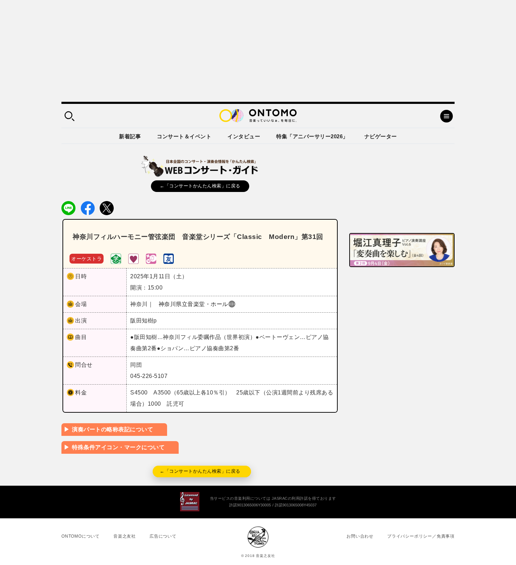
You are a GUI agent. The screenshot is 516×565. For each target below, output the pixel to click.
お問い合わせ (359, 536)
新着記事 (130, 136)
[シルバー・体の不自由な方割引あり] (133, 258)
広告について (163, 536)
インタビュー (243, 136)
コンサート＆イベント (184, 136)
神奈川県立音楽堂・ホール (193, 304)
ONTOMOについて (80, 536)
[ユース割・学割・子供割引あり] (116, 258)
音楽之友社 (124, 536)
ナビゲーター (380, 136)
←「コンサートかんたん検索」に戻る (200, 185)
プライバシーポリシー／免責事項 (421, 536)
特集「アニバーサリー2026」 (312, 136)
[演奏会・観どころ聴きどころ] (168, 258)
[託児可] (151, 258)
